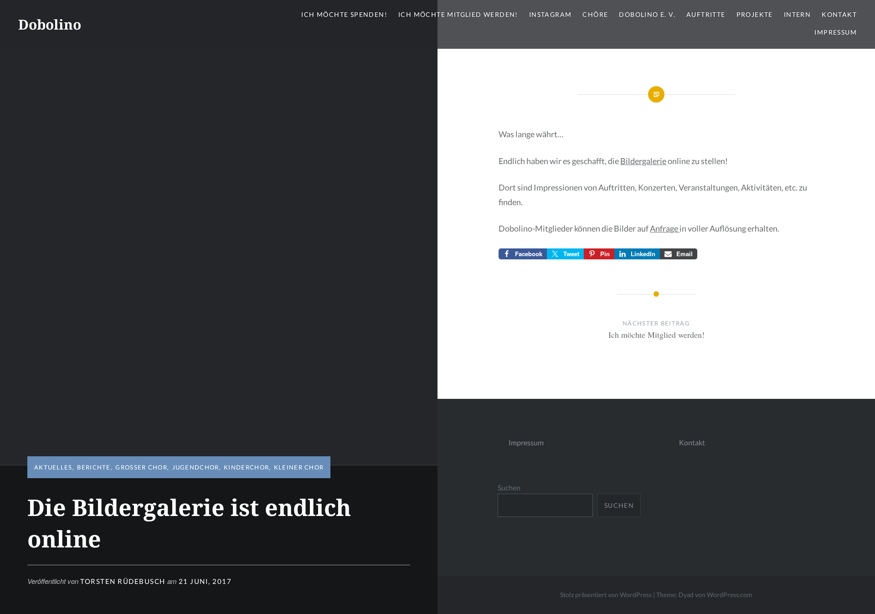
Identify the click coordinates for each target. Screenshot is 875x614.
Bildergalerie (643, 161)
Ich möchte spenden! (344, 14)
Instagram (550, 14)
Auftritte (706, 14)
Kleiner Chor (299, 467)
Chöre (595, 14)
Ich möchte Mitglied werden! (458, 14)
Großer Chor (141, 467)
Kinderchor (246, 467)
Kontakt (839, 14)
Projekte (754, 14)
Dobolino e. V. (647, 14)
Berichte (93, 467)
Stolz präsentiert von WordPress (606, 595)
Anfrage (664, 228)
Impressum (835, 32)
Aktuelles (53, 467)
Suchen (509, 487)
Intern (797, 14)
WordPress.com (729, 595)
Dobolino (49, 24)
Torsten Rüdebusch (122, 581)
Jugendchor (195, 467)
